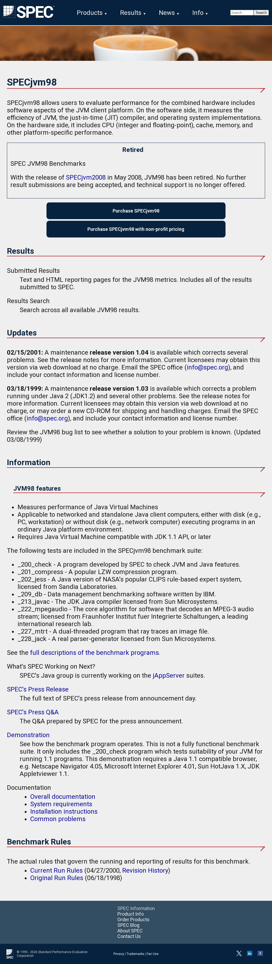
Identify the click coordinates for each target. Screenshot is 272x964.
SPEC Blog (128, 925)
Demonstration (28, 735)
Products (90, 12)
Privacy (118, 954)
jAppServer (169, 675)
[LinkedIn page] (249, 955)
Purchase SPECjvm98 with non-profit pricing (135, 229)
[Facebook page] (260, 955)
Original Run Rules (56, 878)
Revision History (145, 870)
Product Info (130, 914)
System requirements (61, 804)
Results (130, 12)
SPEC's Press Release (38, 689)
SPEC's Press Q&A (33, 712)
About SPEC (130, 930)
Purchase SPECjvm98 (136, 211)
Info (197, 12)
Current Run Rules (56, 870)
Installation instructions (63, 811)
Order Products (133, 919)
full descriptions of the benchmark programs (94, 652)
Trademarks (135, 954)
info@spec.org (207, 367)
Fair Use (153, 954)
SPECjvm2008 (86, 177)
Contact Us (129, 936)
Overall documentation (62, 796)
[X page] (239, 955)
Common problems (58, 819)
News (167, 12)
